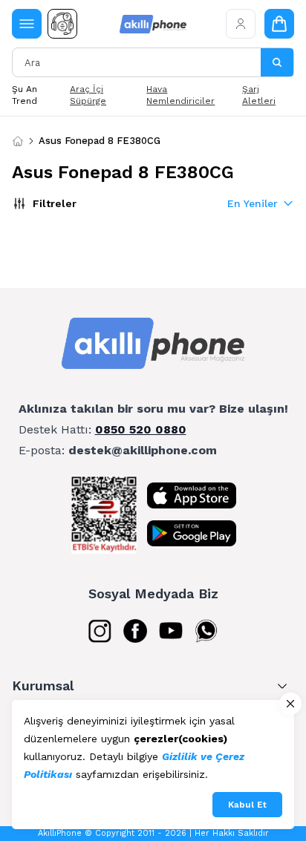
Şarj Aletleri (259, 95)
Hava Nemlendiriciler (180, 95)
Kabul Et (247, 804)
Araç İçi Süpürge (88, 95)
